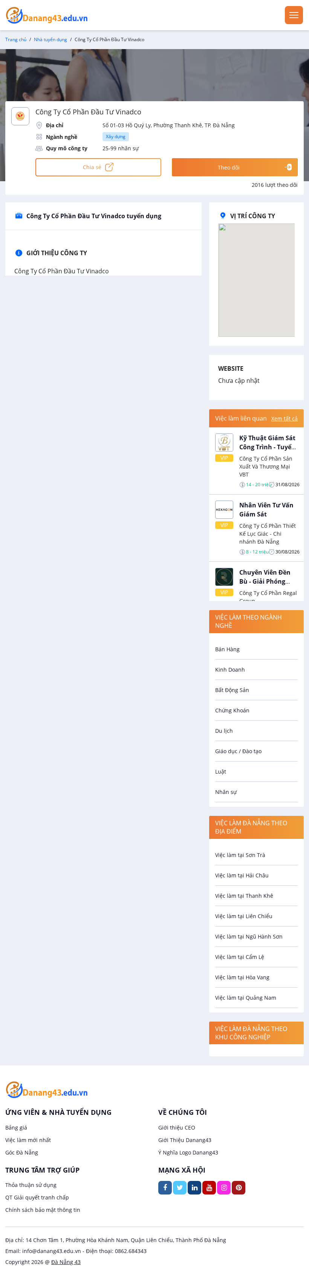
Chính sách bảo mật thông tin (42, 1209)
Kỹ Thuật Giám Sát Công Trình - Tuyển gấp (267, 447)
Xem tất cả (284, 418)
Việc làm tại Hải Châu (242, 875)
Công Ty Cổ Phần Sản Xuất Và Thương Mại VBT (265, 466)
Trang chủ (15, 39)
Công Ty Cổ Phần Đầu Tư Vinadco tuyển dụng (93, 216)
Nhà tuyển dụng (50, 39)
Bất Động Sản (232, 690)
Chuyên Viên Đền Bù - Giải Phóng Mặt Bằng (265, 581)
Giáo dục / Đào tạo (238, 751)
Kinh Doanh (230, 669)
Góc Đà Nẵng (21, 1152)
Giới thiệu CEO (176, 1127)
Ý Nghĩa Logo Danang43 (188, 1152)
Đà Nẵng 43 (66, 1261)
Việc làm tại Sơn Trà (240, 855)
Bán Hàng (227, 649)
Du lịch (224, 730)
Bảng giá (16, 1127)
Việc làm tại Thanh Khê (244, 895)
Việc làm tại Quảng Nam (245, 997)
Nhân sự (226, 791)
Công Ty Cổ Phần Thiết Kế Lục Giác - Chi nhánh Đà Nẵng (267, 533)
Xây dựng (115, 136)
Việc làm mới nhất (28, 1140)
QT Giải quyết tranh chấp (37, 1197)
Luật (220, 771)
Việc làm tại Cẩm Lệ (239, 956)
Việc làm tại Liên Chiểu (243, 916)
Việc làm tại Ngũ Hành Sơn (249, 936)
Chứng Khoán (232, 710)
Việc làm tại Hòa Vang (242, 977)
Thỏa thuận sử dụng (31, 1184)
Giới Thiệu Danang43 (184, 1140)
